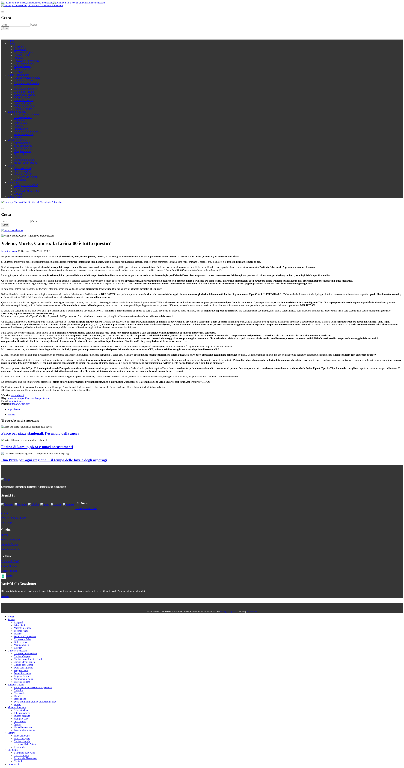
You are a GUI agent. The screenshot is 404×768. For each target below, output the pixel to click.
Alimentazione (22, 143)
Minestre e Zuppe (23, 52)
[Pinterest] (25, 34)
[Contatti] (9, 34)
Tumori (18, 137)
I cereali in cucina (23, 100)
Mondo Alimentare (10, 549)
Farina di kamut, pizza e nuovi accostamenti (37, 447)
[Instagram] (15, 34)
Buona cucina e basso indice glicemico (26, 116)
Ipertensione (21, 128)
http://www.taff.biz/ (20, 404)
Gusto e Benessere (10, 539)
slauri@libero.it (16, 401)
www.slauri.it (17, 395)
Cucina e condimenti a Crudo (28, 659)
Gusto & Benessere (18, 75)
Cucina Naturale (23, 174)
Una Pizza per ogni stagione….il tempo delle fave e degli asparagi (54, 460)
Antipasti (19, 46)
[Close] (2, 11)
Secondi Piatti (22, 55)
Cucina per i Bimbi (24, 92)
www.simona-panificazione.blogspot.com (28, 398)
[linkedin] (21, 34)
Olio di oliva (20, 154)
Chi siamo (13, 182)
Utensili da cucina (24, 160)
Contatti (18, 194)
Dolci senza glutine (24, 94)
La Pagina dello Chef (26, 185)
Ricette (11, 43)
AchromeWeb (252, 611)
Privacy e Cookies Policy (13, 518)
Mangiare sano (22, 151)
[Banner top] (32, 5)
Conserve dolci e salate (27, 77)
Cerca (5, 28)
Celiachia (19, 120)
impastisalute (14, 409)
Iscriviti (5, 596)
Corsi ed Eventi (22, 188)
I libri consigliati (22, 171)
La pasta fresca (22, 103)
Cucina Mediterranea (25, 89)
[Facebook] (12, 34)
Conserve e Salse (24, 63)
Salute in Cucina (17, 111)
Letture (11, 165)
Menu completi (22, 69)
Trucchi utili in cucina (25, 162)
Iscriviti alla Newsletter (26, 191)
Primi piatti (20, 49)
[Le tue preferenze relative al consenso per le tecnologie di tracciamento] (3, 576)
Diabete (18, 126)
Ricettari (18, 72)
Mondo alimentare (18, 140)
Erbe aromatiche (23, 145)
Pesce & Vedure (23, 109)
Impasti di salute (23, 148)
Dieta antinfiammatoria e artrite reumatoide (27, 133)
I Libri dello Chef (10, 561)
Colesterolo (20, 123)
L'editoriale (20, 179)
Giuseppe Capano (228, 611)
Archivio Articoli (29, 177)
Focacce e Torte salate (26, 60)
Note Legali (7, 522)
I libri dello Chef (22, 168)
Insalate (18, 58)
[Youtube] (18, 34)
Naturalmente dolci (24, 106)
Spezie (18, 157)
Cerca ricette (15, 196)
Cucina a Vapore (23, 80)
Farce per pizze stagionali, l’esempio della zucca (40, 433)
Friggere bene (22, 97)
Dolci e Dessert (22, 66)
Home (11, 41)
